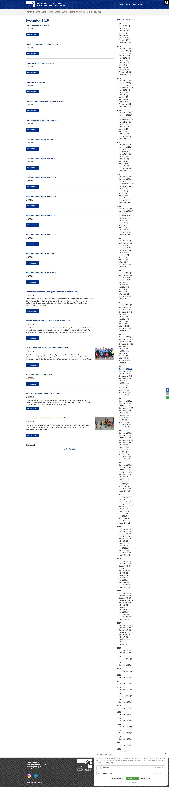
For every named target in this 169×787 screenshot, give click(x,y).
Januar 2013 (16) (125, 459)
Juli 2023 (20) (123, 124)
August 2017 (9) (124, 314)
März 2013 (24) (124, 454)
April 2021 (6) (123, 195)
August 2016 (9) (124, 346)
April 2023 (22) (124, 131)
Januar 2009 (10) (125, 587)
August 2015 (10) (125, 378)
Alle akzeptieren (133, 778)
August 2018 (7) (124, 282)
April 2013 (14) (124, 452)
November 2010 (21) (126, 531)
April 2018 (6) (123, 292)
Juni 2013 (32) (124, 447)
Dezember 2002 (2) (125, 677)
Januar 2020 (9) (124, 234)
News (134, 4)
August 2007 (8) (124, 635)
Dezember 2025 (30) (126, 48)
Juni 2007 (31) (124, 639)
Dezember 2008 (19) (126, 593)
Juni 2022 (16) (124, 159)
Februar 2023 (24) (125, 136)
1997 (119, 706)
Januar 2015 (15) (125, 395)
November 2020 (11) (126, 211)
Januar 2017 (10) (125, 331)
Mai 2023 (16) (123, 129)
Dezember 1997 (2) (125, 708)
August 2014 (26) (125, 410)
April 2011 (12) (124, 516)
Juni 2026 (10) (124, 30)
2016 (119, 334)
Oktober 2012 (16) (125, 470)
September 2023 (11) (126, 120)
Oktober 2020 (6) (124, 213)
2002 (119, 675)
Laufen (64, 12)
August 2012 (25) (125, 474)
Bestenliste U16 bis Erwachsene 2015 (40, 63)
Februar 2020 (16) (125, 232)
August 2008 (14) (125, 603)
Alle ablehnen (145, 778)
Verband (30, 12)
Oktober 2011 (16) (125, 502)
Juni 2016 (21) (124, 351)
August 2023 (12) (125, 122)
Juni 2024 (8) (123, 95)
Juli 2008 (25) (123, 605)
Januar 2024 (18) (125, 106)
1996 (119, 712)
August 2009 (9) (124, 571)
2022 (119, 142)
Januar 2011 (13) (124, 523)
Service (127, 4)
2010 (119, 527)
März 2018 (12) (124, 294)
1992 (119, 737)
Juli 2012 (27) (123, 477)
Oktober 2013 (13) (125, 438)
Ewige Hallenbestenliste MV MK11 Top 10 (41, 196)
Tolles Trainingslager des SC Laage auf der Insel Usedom (47, 347)
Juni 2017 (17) (124, 319)
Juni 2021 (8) (123, 191)
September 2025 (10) (126, 55)
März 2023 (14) (124, 134)
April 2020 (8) (123, 227)
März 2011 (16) (124, 518)
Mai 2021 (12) (123, 193)
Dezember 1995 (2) (125, 720)
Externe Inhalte (107, 773)
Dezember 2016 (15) (126, 337)
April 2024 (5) (123, 99)
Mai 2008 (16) (123, 610)
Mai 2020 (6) (123, 225)
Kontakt (140, 4)
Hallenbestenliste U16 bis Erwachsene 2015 (42, 120)
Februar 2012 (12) (125, 488)
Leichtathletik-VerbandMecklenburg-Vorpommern (52, 4)
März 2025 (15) (124, 70)
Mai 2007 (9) (123, 642)
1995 (119, 718)
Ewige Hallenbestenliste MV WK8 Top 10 (41, 215)
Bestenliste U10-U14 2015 (35, 82)
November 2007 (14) (126, 628)
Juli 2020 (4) (123, 220)
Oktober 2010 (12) (125, 534)
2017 (119, 302)
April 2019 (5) (123, 259)
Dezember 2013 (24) (126, 433)
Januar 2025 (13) (125, 74)
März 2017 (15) (124, 326)
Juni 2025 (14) (124, 63)
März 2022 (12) (124, 166)
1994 (119, 724)
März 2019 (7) (123, 262)
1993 (119, 730)
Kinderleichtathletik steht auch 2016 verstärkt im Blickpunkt (48, 321)
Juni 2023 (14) (124, 127)
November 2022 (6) (125, 147)
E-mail (167, 393)
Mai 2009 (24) (123, 578)
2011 (119, 495)
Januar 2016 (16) (125, 363)
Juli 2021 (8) (123, 188)
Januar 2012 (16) (125, 491)
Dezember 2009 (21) (126, 561)
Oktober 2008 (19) (125, 598)
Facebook (167, 390)
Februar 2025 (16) (125, 72)
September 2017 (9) (126, 312)
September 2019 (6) (126, 248)
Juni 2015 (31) (124, 383)
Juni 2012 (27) (124, 479)
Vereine (120, 4)
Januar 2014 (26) (125, 427)
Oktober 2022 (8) (124, 149)
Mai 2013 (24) (123, 449)
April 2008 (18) (124, 612)
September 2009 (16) (126, 568)
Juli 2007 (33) (123, 637)
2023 (119, 110)
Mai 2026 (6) (123, 33)
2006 (119, 648)
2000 (119, 687)
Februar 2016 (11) (125, 360)
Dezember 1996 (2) (125, 714)
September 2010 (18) (126, 536)
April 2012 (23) (124, 484)
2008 (119, 591)
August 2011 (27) (125, 506)
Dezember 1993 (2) (125, 733)
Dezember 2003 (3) (125, 671)
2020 (119, 206)
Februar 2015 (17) (125, 392)
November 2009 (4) (125, 563)
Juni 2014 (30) (124, 415)
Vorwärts (72, 449)
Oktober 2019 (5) (124, 245)
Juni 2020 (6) (123, 223)
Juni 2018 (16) (124, 287)
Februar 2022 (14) (125, 168)
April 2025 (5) (123, 67)
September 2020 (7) (126, 216)
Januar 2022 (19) (125, 170)
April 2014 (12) (124, 420)
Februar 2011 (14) (125, 521)
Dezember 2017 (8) (125, 305)
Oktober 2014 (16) (125, 406)
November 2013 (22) (126, 435)
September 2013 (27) (126, 440)
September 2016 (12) (126, 344)
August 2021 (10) (125, 186)
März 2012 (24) (124, 486)
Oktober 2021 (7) (124, 181)
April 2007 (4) (123, 644)
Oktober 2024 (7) (124, 85)
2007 (119, 623)
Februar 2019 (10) (125, 264)
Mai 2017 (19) (123, 321)
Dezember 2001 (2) (125, 683)
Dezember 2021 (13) (126, 177)
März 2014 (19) (124, 422)
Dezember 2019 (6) (125, 241)
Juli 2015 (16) (123, 381)
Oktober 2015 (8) (124, 374)
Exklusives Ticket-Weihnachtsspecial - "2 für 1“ (43, 393)
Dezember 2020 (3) (125, 209)
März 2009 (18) (124, 582)
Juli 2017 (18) (123, 317)
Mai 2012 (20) (123, 481)
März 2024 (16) (124, 102)
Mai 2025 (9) (123, 65)
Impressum (135, 782)
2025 (119, 46)
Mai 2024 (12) (123, 97)
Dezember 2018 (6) (125, 273)
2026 (119, 23)
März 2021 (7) (123, 198)
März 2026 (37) (124, 38)
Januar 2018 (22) (125, 299)
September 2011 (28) (126, 504)
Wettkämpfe (41, 12)
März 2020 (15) (124, 230)
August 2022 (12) (125, 154)
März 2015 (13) (124, 390)
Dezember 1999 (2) (125, 696)
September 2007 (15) (126, 632)
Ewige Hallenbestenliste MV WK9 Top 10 (41, 234)
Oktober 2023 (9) (124, 117)
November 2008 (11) (126, 595)
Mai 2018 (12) (123, 289)
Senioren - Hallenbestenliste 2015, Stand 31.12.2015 (45, 101)
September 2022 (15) (126, 152)
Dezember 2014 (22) (126, 401)
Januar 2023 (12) (125, 138)
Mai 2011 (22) (123, 513)
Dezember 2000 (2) (125, 690)
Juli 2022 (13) (123, 156)
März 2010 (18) (124, 550)
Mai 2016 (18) (123, 353)
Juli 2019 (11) (123, 252)
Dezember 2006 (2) (125, 650)
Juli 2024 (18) (123, 92)
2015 (119, 366)
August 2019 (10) (125, 250)
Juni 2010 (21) (124, 543)
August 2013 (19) (125, 442)
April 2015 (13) (124, 388)
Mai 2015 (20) (123, 385)
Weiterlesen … (32, 34)
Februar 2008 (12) (125, 617)
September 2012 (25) (126, 472)
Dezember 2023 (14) (126, 112)
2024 (119, 78)
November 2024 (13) (126, 83)
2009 (119, 559)
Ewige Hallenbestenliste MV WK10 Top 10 (41, 253)
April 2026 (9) (123, 35)
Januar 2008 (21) (125, 619)
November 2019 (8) (125, 243)
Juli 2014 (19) (123, 413)
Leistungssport (54, 12)
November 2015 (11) (126, 371)
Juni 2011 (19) (124, 511)
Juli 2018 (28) (123, 284)
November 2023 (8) (125, 115)
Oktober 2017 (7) (124, 309)
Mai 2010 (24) (123, 546)
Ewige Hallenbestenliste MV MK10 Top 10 (41, 177)
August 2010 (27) (125, 538)
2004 (119, 663)
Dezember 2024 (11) (126, 80)
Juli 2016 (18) (123, 349)
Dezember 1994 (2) (125, 727)
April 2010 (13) (124, 548)
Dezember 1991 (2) (125, 745)
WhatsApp (167, 397)
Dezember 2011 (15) (126, 497)
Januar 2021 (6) (124, 202)
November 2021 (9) (125, 179)
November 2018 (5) (125, 275)
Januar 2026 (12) (125, 42)
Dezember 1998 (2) (125, 702)
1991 (119, 743)
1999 (119, 693)
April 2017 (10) (124, 324)
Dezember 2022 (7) (125, 145)
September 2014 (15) (126, 408)
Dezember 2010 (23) (126, 529)
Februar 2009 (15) (125, 585)
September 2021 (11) (126, 184)
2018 (119, 270)
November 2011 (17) (126, 499)
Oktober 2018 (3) (124, 277)
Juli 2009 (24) (123, 573)
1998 (119, 700)
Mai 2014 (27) (123, 417)
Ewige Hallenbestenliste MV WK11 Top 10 (41, 272)
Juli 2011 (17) (123, 509)
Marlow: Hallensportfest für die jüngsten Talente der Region (48, 418)
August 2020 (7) (124, 218)
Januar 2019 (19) (125, 267)
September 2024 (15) (126, 87)
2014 (119, 399)
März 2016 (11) (124, 358)
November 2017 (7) (125, 307)
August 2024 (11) (125, 90)
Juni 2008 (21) (124, 607)
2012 (119, 463)
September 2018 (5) (126, 280)
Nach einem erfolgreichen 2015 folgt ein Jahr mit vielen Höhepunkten (51, 292)
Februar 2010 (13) (125, 553)
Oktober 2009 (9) (124, 566)
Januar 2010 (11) (124, 555)
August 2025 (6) (124, 58)
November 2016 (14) (126, 339)
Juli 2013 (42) (123, 445)
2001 (119, 681)
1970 (119, 749)
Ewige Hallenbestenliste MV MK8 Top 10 (40, 139)
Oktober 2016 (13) (125, 341)
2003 (119, 669)
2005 (119, 656)
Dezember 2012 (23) (126, 465)
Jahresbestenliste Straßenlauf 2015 (39, 374)
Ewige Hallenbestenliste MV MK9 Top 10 (40, 158)
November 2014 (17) (126, 403)
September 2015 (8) (126, 376)
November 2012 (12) (126, 467)
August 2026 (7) (124, 26)
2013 (119, 431)
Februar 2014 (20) (125, 424)
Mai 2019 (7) (123, 257)
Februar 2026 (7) (124, 40)
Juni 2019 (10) (124, 255)
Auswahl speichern (118, 778)
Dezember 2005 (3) (125, 659)
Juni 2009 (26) (124, 575)
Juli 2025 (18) (123, 60)
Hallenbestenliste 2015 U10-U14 (37, 25)
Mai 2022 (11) (123, 161)
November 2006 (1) (125, 653)
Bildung (97, 12)
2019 (119, 238)
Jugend (89, 12)
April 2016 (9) (123, 356)
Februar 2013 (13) (125, 456)
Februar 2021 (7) (124, 200)
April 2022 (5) (123, 163)
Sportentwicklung (77, 12)
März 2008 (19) (124, 614)
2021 (119, 174)
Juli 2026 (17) (123, 28)
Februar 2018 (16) (125, 296)
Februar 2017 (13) (125, 328)
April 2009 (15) (124, 580)
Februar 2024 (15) (125, 104)
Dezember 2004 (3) (125, 665)
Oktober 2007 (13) (125, 630)
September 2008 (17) (126, 600)
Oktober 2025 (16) (125, 53)
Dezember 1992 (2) (125, 739)
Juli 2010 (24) (123, 541)
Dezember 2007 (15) (126, 625)
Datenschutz (127, 782)
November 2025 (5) (125, 51)
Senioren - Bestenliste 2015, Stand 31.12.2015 (42, 44)
